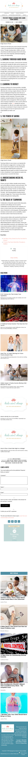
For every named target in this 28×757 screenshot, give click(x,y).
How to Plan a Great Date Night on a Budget (13, 448)
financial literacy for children (20, 460)
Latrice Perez (4, 602)
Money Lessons (14, 461)
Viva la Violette (23, 750)
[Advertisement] (14, 557)
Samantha (3, 690)
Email (2, 492)
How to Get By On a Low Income (9, 416)
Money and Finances (16, 458)
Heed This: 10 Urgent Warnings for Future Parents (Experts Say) (12, 354)
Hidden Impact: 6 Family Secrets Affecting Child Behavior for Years (13, 383)
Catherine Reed (4, 659)
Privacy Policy (24, 743)
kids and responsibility (6, 461)
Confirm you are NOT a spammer (8, 511)
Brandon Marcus (4, 630)
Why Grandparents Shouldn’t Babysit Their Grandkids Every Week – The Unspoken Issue (13, 685)
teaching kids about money (17, 462)
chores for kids (10, 460)
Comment (3, 475)
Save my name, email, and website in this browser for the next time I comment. (13, 500)
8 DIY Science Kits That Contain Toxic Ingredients (11, 295)
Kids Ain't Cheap (14, 11)
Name (2, 487)
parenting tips (21, 461)
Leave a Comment (19, 22)
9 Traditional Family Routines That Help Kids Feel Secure (14, 324)
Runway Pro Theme (14, 750)
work (13, 103)
